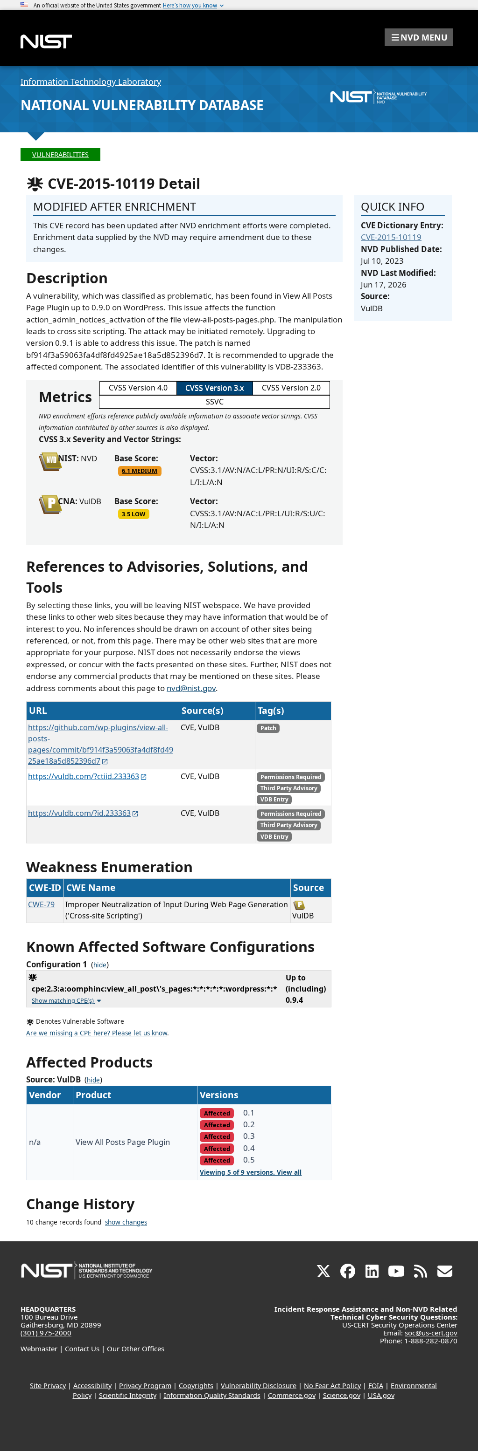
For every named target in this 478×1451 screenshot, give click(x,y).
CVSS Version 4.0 (138, 388)
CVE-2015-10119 (391, 237)
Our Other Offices (135, 1348)
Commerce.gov (292, 1395)
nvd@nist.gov (191, 688)
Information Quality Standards (212, 1395)
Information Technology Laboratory (91, 81)
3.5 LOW (133, 514)
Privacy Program (145, 1385)
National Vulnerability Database (142, 105)
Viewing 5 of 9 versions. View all (251, 1172)
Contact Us (82, 1348)
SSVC (215, 402)
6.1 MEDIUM (139, 470)
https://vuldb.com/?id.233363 (79, 813)
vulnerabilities (60, 154)
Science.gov (341, 1395)
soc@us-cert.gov (431, 1332)
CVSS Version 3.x (214, 388)
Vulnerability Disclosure (258, 1385)
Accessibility (92, 1385)
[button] (419, 37)
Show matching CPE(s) (63, 1000)
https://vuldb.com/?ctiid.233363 (83, 776)
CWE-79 (41, 904)
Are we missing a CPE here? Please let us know (96, 1033)
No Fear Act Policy (332, 1385)
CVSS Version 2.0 (291, 388)
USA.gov (381, 1395)
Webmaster (39, 1348)
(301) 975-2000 (46, 1332)
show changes (126, 1222)
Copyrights (196, 1385)
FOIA (375, 1385)
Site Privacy (48, 1385)
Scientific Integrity (127, 1395)
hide (99, 965)
